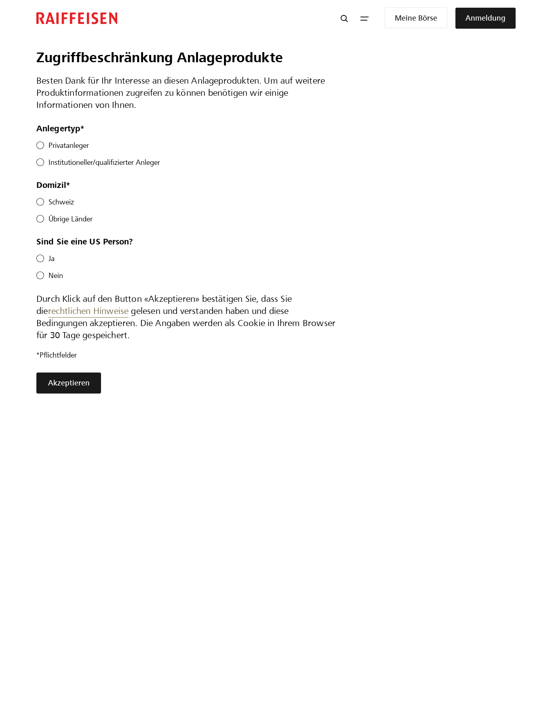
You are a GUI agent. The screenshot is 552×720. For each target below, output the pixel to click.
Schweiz (61, 202)
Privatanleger (68, 145)
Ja (51, 258)
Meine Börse (416, 18)
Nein (55, 275)
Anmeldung (486, 18)
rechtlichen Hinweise (88, 311)
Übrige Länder (70, 219)
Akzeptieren (69, 383)
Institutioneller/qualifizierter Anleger (104, 162)
